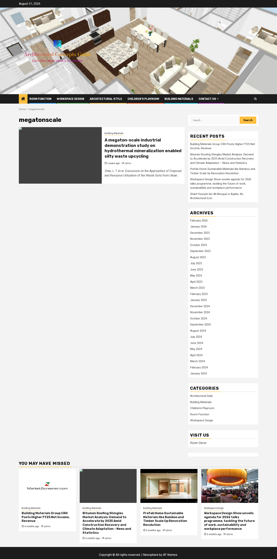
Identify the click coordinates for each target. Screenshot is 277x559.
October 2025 (198, 245)
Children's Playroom (202, 408)
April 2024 (196, 355)
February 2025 (199, 294)
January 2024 (198, 373)
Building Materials (179, 99)
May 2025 (196, 275)
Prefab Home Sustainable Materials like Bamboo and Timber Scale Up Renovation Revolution (165, 519)
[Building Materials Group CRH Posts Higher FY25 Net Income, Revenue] (47, 486)
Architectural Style (106, 99)
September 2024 (200, 324)
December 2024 (200, 306)
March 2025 (197, 287)
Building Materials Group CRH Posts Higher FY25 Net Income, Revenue (46, 517)
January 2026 (198, 226)
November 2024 (200, 312)
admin (128, 163)
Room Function (40, 99)
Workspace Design (70, 99)
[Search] (255, 98)
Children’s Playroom (143, 99)
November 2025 (200, 239)
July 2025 (196, 263)
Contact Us (207, 99)
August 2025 (198, 257)
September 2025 (200, 251)
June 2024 (196, 343)
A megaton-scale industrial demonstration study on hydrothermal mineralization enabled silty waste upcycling (143, 148)
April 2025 (196, 281)
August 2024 (198, 330)
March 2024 (197, 361)
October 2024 (198, 318)
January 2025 (198, 300)
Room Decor (198, 443)
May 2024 (196, 349)
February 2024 (199, 367)
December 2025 (200, 232)
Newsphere (150, 555)
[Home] (23, 99)
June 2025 (196, 269)
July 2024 (196, 336)
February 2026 (199, 220)
